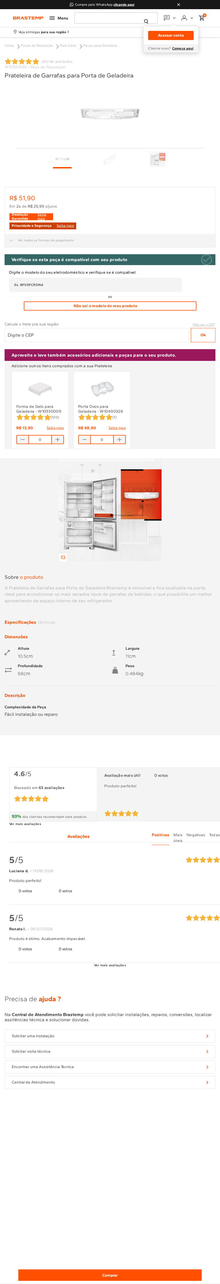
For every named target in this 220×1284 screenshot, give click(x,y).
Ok (203, 335)
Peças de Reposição (37, 45)
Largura (132, 648)
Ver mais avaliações (25, 824)
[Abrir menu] (59, 18)
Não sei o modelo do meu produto (106, 305)
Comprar (110, 1275)
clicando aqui (123, 5)
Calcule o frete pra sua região (31, 324)
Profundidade (30, 666)
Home (9, 45)
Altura (23, 648)
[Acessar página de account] (187, 18)
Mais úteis (177, 837)
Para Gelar (68, 45)
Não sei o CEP (204, 325)
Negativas (195, 834)
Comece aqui (183, 48)
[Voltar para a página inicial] (28, 18)
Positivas (160, 834)
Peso (129, 666)
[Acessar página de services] (170, 18)
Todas (214, 834)
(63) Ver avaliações (57, 61)
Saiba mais (55, 428)
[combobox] (116, 18)
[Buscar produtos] (146, 21)
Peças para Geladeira (100, 45)
